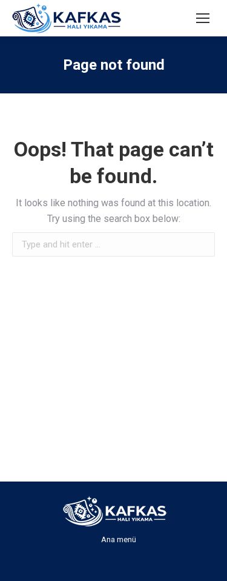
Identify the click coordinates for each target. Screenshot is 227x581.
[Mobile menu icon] (203, 18)
